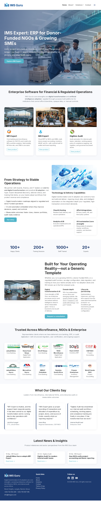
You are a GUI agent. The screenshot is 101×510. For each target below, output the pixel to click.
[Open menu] (95, 5)
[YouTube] (76, 478)
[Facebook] (68, 478)
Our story (10, 220)
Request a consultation (56, 316)
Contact (88, 5)
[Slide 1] (48, 83)
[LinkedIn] (72, 478)
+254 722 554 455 (10, 492)
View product (12, 149)
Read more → (10, 461)
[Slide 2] (50, 83)
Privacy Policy (40, 488)
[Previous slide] (7, 46)
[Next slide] (93, 46)
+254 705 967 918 (23, 492)
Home (64, 5)
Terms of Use (40, 486)
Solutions (79, 5)
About (70, 5)
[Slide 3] (52, 83)
